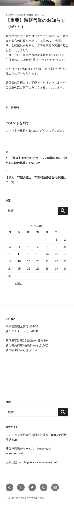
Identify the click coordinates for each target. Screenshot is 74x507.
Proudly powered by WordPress (25, 497)
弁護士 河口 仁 (35, 15)
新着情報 (15, 107)
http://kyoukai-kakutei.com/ (40, 462)
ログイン (42, 130)
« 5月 (18, 283)
